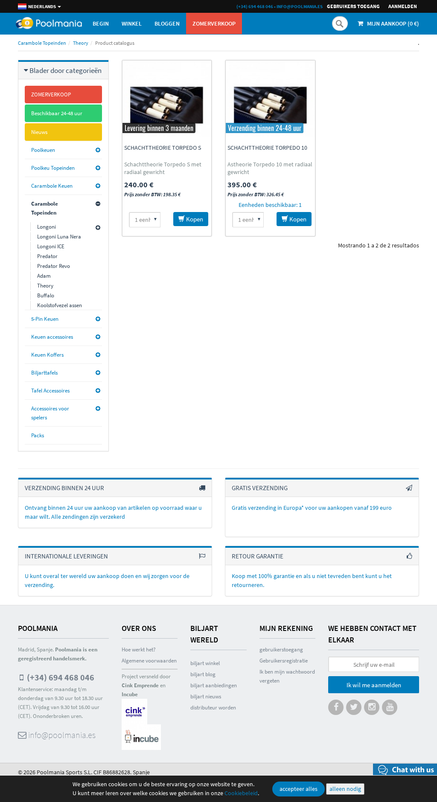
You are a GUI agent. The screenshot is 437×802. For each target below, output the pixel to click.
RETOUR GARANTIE (257, 556)
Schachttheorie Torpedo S (162, 147)
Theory (80, 43)
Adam (44, 275)
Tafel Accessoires (50, 390)
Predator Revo (53, 266)
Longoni (46, 226)
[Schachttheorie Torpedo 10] (270, 99)
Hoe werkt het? (139, 649)
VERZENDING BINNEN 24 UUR (64, 488)
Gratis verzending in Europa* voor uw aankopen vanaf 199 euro (312, 507)
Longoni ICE (50, 246)
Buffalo (45, 295)
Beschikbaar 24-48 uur (56, 113)
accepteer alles (299, 789)
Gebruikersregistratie (283, 660)
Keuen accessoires (52, 336)
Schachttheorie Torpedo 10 (267, 147)
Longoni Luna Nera (59, 236)
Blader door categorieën (65, 70)
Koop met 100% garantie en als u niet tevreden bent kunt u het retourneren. (312, 580)
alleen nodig (345, 789)
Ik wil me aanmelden (374, 685)
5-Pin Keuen (44, 319)
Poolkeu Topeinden (53, 167)
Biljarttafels (44, 372)
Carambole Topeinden (42, 43)
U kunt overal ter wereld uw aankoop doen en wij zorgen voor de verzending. (107, 580)
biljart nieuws (205, 696)
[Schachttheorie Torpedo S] (167, 99)
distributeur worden (213, 707)
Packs (37, 435)
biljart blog (203, 674)
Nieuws (39, 132)
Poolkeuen (43, 150)
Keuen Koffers (47, 354)
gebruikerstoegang (281, 649)
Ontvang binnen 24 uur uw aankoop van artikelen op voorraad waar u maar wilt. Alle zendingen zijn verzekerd (113, 512)
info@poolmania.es (300, 6)
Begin (101, 23)
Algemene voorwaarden (149, 660)
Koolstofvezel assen (59, 305)
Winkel (132, 23)
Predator (47, 256)
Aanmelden (402, 6)
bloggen (167, 23)
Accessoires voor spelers (50, 413)
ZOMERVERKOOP (214, 23)
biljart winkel (205, 663)
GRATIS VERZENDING (260, 488)
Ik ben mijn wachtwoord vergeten (287, 676)
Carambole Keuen (52, 185)
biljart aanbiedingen (213, 685)
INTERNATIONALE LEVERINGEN (66, 556)
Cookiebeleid (241, 793)
